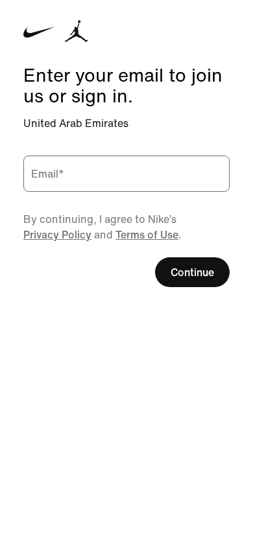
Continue (192, 272)
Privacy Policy (57, 234)
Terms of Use (146, 234)
